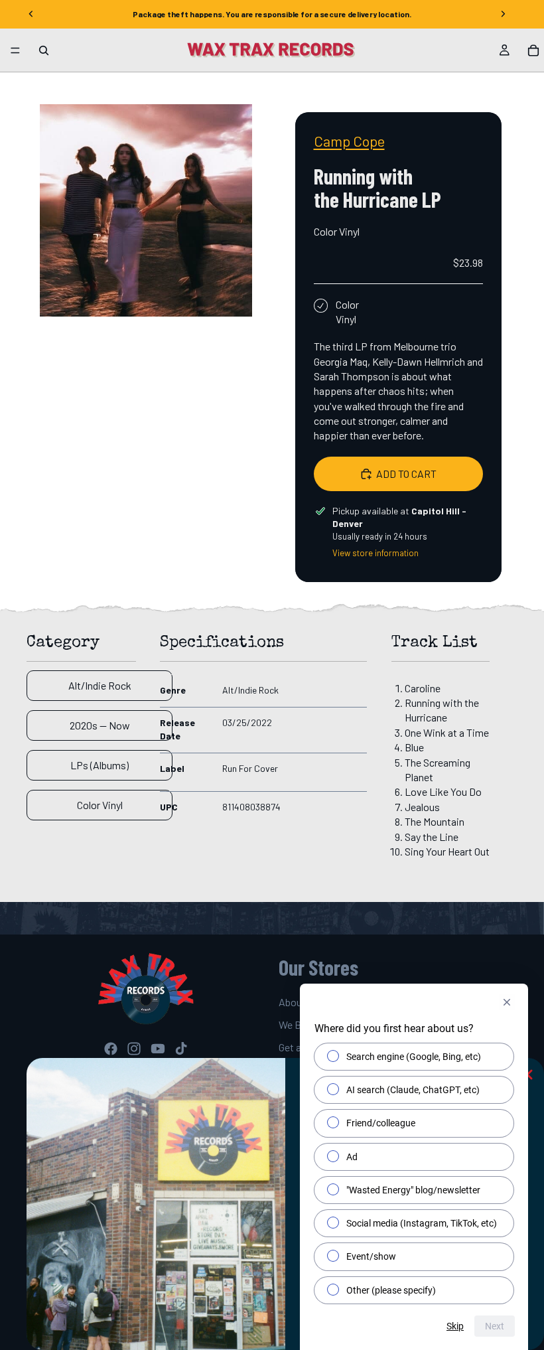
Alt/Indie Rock (99, 685)
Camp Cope (349, 140)
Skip (455, 1326)
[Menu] (15, 50)
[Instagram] (134, 1049)
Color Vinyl (100, 804)
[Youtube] (158, 1049)
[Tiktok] (181, 1049)
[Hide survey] (507, 1002)
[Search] (43, 50)
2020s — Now (100, 725)
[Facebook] (111, 1049)
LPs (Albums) (99, 765)
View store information (375, 553)
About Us (299, 1002)
